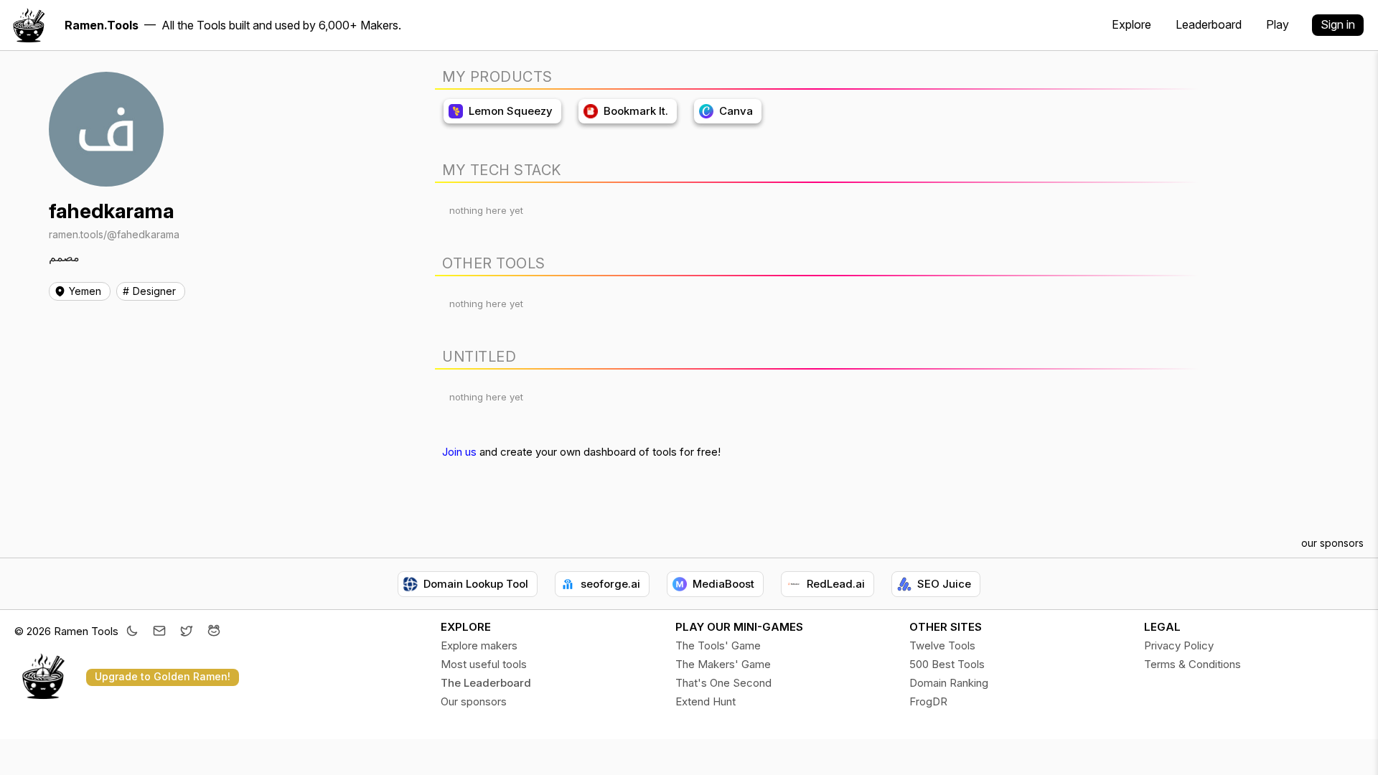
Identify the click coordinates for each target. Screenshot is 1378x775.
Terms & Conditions (1192, 664)
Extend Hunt (705, 701)
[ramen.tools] (28, 25)
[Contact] (159, 632)
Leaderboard (1209, 24)
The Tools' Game (718, 645)
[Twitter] (186, 632)
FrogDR (928, 701)
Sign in (1338, 24)
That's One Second (723, 683)
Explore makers (479, 645)
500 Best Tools (947, 664)
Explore (1131, 24)
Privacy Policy (1179, 645)
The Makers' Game (723, 664)
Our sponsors (474, 701)
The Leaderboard (486, 683)
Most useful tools (484, 664)
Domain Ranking (948, 683)
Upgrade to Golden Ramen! (162, 676)
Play (1277, 24)
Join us (459, 452)
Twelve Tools (942, 645)
